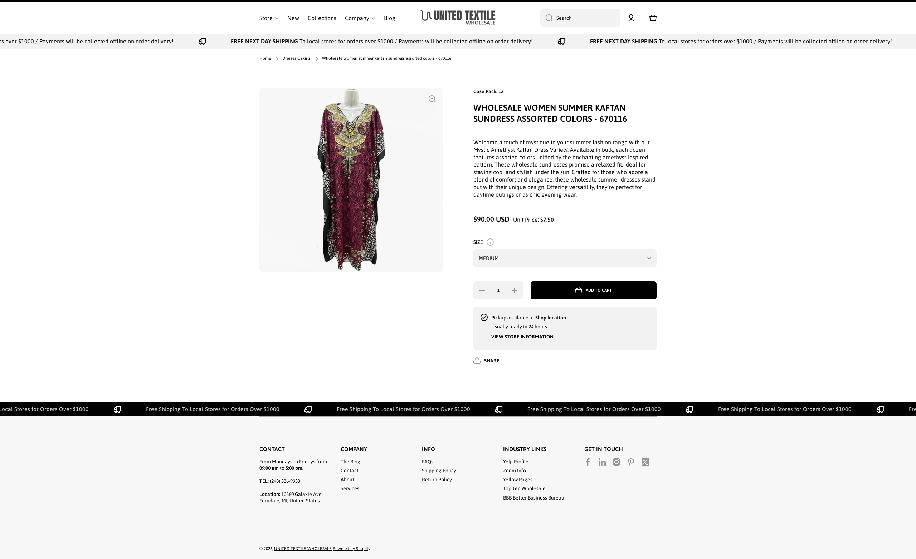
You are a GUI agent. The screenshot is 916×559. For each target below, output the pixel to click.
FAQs (427, 461)
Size (478, 242)
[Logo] (458, 18)
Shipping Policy (439, 470)
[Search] (546, 18)
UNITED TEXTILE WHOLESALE (303, 548)
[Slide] (490, 242)
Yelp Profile (515, 461)
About (347, 479)
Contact (350, 470)
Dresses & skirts (296, 58)
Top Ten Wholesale (524, 488)
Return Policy (437, 479)
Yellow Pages (517, 479)
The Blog (350, 461)
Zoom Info (514, 470)
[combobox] (580, 18)
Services (350, 488)
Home (265, 58)
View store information (522, 336)
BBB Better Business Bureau (533, 498)
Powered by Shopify (351, 548)
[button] (653, 17)
